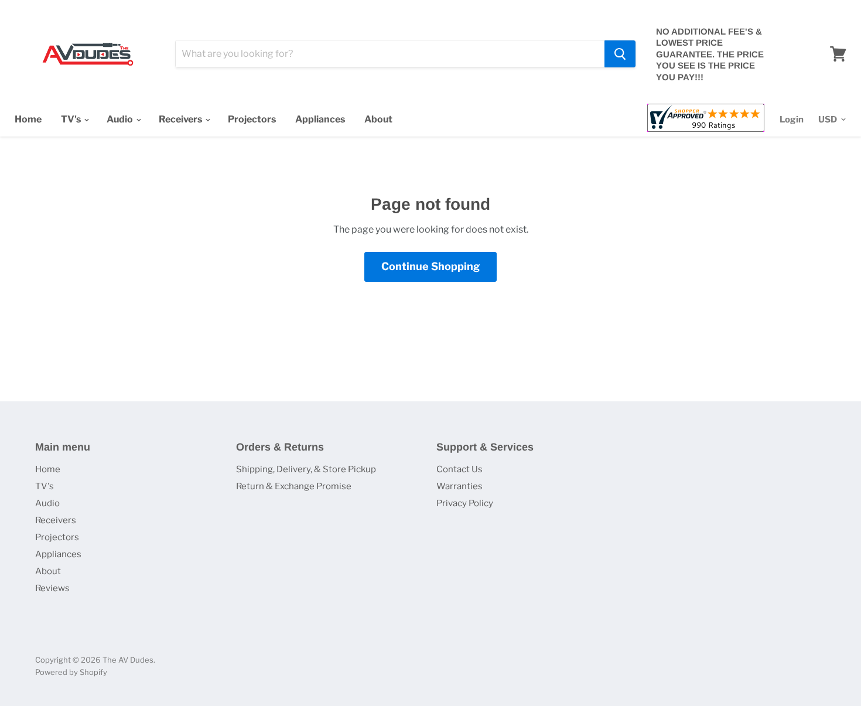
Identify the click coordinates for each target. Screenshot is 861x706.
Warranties (459, 486)
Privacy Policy (464, 503)
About (378, 119)
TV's (72, 119)
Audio (121, 119)
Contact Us (459, 469)
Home (28, 119)
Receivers (181, 119)
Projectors (252, 119)
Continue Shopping (430, 266)
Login (792, 119)
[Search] (620, 53)
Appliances (320, 119)
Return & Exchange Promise (293, 486)
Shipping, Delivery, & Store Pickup (306, 469)
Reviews (52, 588)
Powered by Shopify (71, 672)
